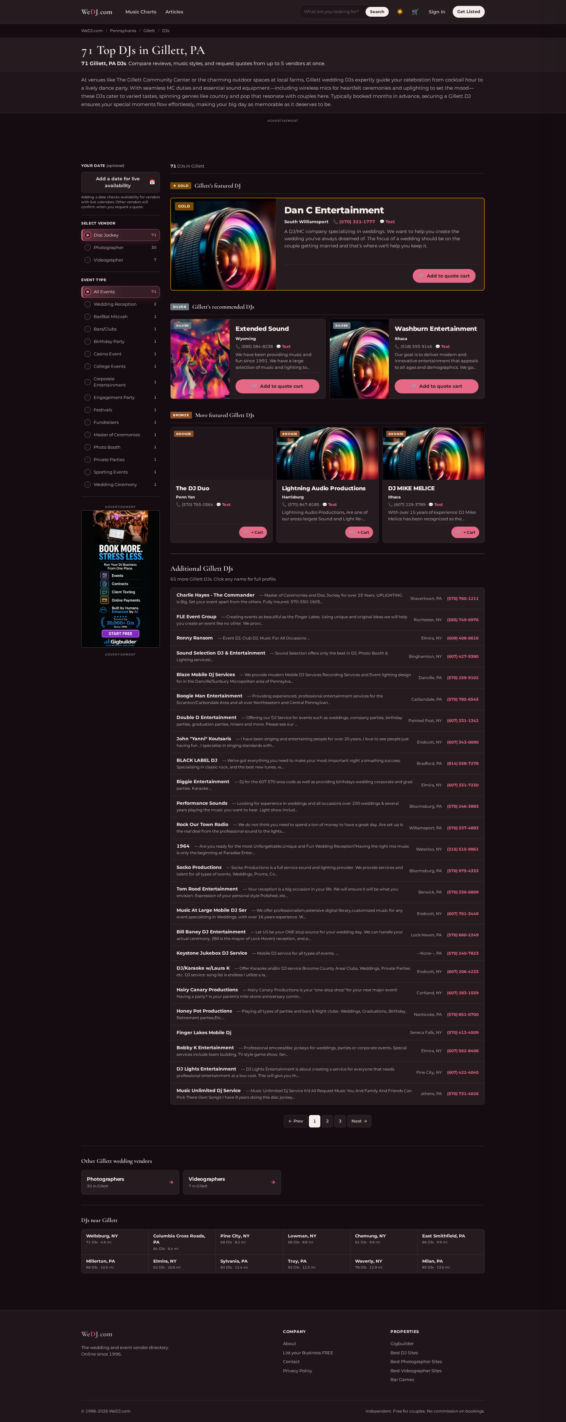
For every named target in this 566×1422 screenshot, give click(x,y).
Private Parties (109, 459)
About (289, 1343)
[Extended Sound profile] (200, 359)
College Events (109, 366)
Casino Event (108, 353)
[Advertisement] (283, 138)
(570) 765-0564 (197, 504)
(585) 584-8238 (257, 346)
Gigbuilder (402, 1343)
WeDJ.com (92, 30)
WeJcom (96, 12)
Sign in (437, 12)
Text (387, 221)
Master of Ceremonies (117, 434)
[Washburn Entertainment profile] (359, 359)
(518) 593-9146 (416, 346)
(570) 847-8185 (303, 504)
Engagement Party (114, 397)
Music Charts (140, 12)
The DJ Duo (192, 488)
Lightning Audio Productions (324, 488)
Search (377, 11)
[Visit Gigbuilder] (120, 579)
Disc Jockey (106, 234)
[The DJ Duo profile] (221, 453)
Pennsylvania (123, 30)
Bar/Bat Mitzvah (111, 316)
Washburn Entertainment (436, 329)
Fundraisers (106, 422)
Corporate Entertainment (110, 381)
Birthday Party (109, 341)
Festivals (103, 409)
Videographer (108, 259)
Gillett (149, 30)
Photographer (108, 247)
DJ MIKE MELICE (411, 488)
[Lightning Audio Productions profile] (327, 453)
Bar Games (402, 1379)
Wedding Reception (115, 304)
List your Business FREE (308, 1352)
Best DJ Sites (404, 1352)
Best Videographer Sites (416, 1370)
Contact (291, 1361)
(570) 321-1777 (357, 221)
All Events (104, 291)
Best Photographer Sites (416, 1361)
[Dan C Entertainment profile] (223, 244)
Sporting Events (111, 472)
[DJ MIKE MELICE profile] (433, 453)
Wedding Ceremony (115, 484)
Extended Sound (262, 329)
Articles (174, 12)
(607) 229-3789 (409, 504)
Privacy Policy (297, 1370)
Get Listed (468, 11)
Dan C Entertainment (334, 210)
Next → (359, 1121)
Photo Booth (107, 447)
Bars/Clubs (105, 329)
